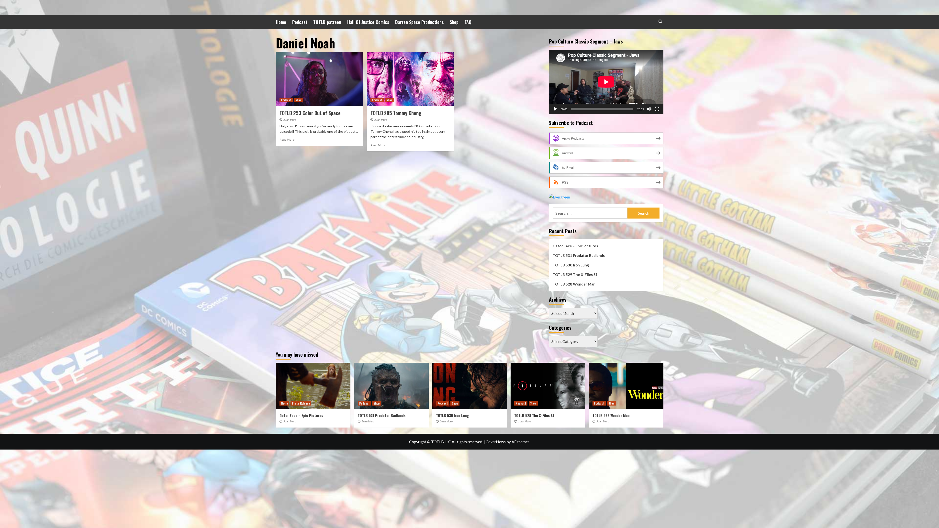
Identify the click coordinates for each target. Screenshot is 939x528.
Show (298, 100)
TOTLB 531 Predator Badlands (579, 255)
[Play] (555, 109)
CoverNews (496, 441)
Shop (454, 22)
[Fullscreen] (657, 109)
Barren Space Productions (419, 22)
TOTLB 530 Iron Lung (571, 265)
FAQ (468, 22)
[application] (606, 82)
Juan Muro (289, 119)
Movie (284, 403)
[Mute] (649, 109)
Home (281, 22)
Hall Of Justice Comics (368, 22)
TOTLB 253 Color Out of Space (310, 113)
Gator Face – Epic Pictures (575, 246)
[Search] (660, 21)
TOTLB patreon (327, 22)
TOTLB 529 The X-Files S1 (575, 274)
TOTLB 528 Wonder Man (574, 284)
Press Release (301, 403)
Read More (286, 139)
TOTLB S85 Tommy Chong (395, 113)
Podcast (299, 22)
